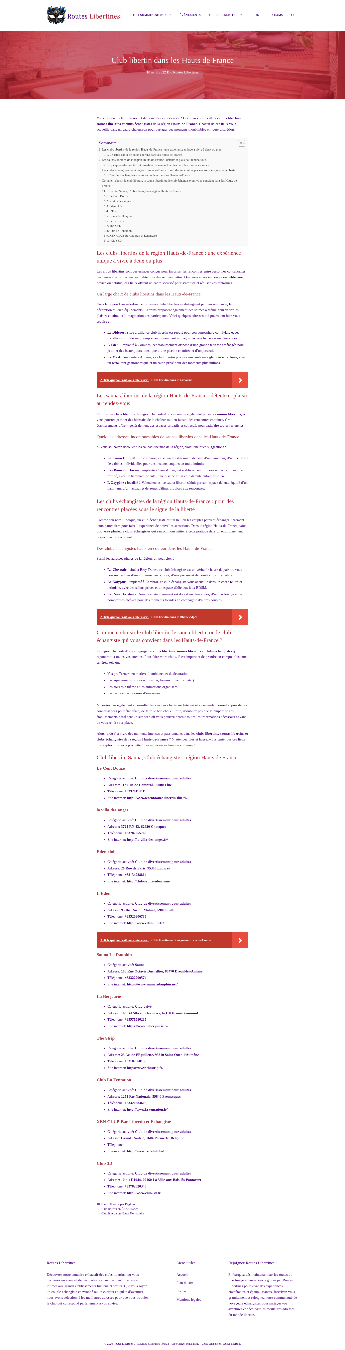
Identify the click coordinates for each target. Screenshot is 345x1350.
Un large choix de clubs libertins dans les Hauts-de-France (145, 154)
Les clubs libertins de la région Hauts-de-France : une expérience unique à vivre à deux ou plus (161, 149)
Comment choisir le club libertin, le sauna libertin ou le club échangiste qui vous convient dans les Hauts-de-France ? (170, 183)
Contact (182, 1291)
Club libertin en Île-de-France (119, 1208)
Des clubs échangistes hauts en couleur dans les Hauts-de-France (149, 175)
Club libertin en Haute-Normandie (122, 1213)
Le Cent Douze (118, 196)
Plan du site (184, 1283)
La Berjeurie (117, 221)
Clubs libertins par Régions (118, 1204)
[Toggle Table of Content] (239, 143)
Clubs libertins (223, 15)
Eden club (115, 206)
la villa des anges (120, 201)
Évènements (190, 15)
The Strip (115, 225)
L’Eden (113, 211)
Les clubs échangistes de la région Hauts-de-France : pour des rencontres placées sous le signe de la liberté (168, 170)
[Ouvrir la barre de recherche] (292, 15)
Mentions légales (188, 1299)
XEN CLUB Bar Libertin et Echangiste (133, 235)
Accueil (182, 1275)
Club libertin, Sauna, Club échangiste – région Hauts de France (141, 191)
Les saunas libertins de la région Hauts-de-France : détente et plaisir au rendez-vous (154, 160)
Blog (255, 15)
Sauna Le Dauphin (121, 216)
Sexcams (275, 15)
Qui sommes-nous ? (149, 15)
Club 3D (116, 240)
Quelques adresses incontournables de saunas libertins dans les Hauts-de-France (159, 165)
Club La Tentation (120, 230)
